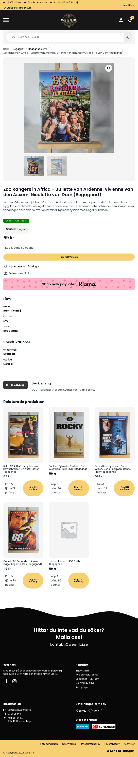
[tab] (15, 385)
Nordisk (8, 364)
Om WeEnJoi (69, 744)
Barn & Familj (12, 310)
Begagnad (10, 330)
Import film (82, 670)
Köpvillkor (129, 744)
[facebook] (6, 681)
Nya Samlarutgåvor (87, 674)
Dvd (6, 320)
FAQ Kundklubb (49, 744)
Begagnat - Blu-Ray (87, 679)
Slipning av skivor (85, 683)
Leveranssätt (112, 744)
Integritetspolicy (90, 744)
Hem (6, 49)
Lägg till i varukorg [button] (33, 488)
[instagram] (14, 681)
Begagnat (18, 49)
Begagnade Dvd (37, 49)
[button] (108, 68)
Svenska (9, 354)
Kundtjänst (129, 5)
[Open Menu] (6, 20)
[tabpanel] (83, 386)
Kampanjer (82, 687)
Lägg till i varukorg (69, 257)
